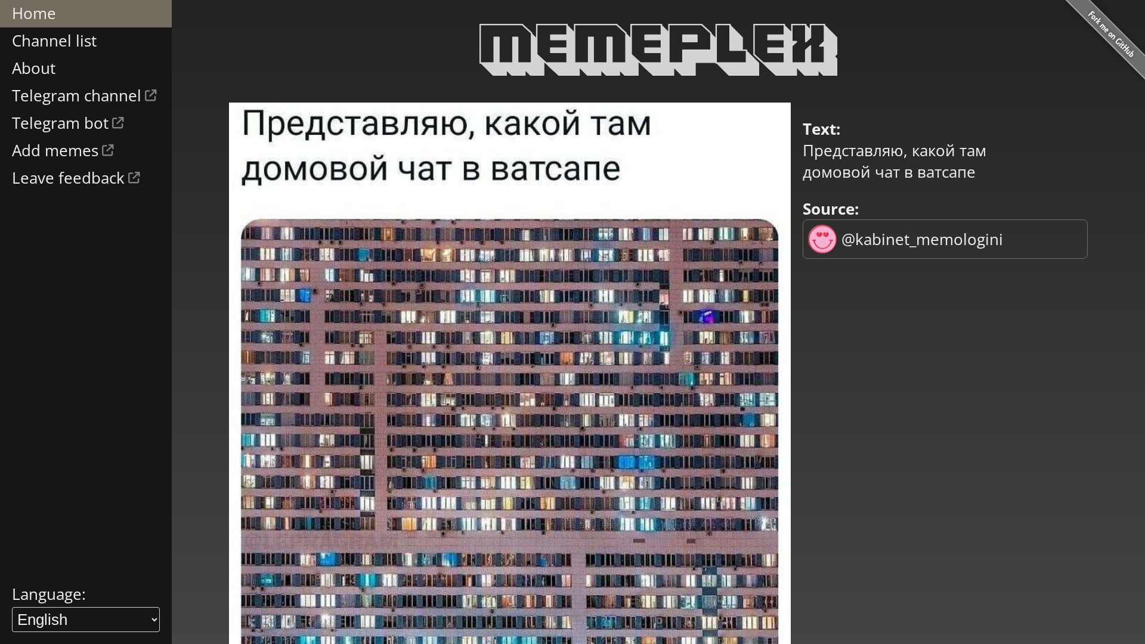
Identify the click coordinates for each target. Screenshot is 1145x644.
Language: (49, 594)
